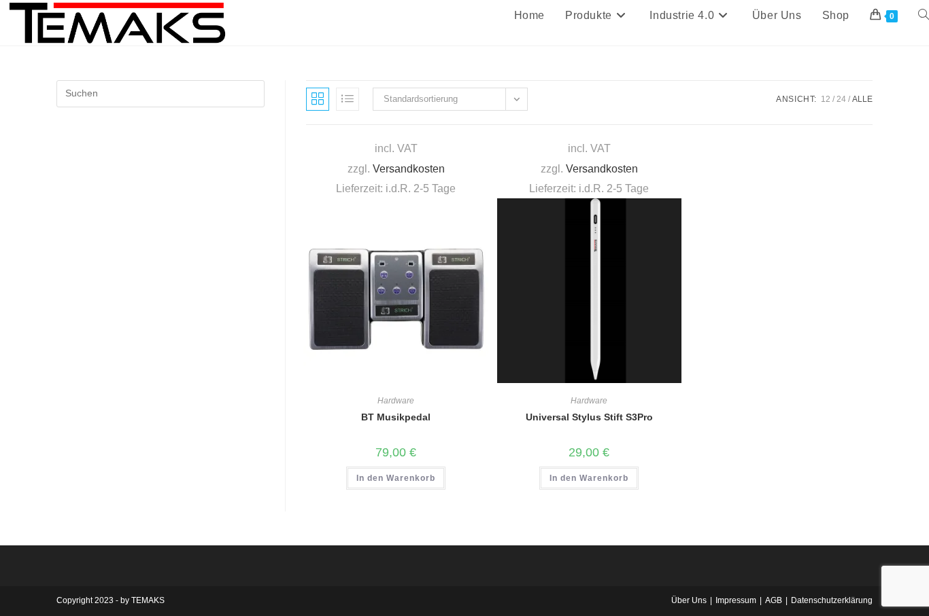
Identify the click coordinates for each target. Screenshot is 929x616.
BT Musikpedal (395, 417)
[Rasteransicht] (317, 99)
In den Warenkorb (395, 478)
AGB (773, 600)
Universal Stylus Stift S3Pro (589, 417)
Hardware (395, 400)
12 (825, 99)
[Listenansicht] (347, 99)
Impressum (735, 600)
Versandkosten (409, 168)
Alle (862, 99)
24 (841, 99)
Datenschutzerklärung (832, 600)
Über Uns (689, 600)
